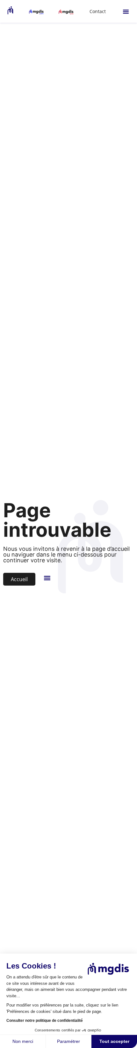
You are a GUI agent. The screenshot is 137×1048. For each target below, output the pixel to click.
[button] (126, 11)
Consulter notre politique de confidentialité (44, 1020)
